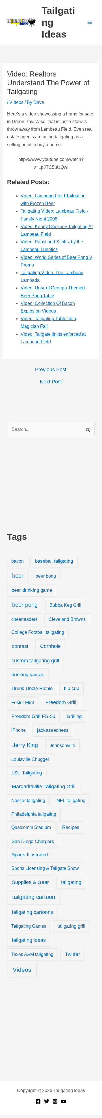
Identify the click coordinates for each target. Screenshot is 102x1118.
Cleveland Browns (67, 619)
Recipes (70, 827)
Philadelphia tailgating (33, 813)
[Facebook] (38, 1101)
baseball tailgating (54, 561)
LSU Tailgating (27, 773)
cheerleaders (24, 619)
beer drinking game (32, 590)
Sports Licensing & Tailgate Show (45, 868)
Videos (16, 102)
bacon (17, 561)
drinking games (28, 674)
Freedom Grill (60, 702)
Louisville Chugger (30, 759)
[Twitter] (46, 1101)
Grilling (74, 716)
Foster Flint (22, 702)
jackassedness (53, 730)
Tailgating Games (28, 926)
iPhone (18, 730)
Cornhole (50, 646)
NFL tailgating (71, 800)
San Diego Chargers (33, 841)
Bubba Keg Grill (65, 605)
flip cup (71, 688)
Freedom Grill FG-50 (33, 716)
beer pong (25, 605)
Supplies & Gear (30, 882)
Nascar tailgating (28, 800)
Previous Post (50, 369)
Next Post (51, 381)
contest (20, 646)
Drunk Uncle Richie (32, 688)
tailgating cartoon (33, 897)
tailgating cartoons (32, 912)
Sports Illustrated (30, 854)
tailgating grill (71, 926)
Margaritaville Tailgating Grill (43, 786)
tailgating (71, 882)
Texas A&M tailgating (32, 954)
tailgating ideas (29, 940)
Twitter (72, 954)
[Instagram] (55, 1101)
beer (17, 576)
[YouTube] (63, 1101)
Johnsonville (62, 745)
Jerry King (25, 745)
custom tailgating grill (35, 660)
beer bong (46, 575)
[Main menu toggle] (90, 22)
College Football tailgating (37, 632)
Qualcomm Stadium (31, 827)
